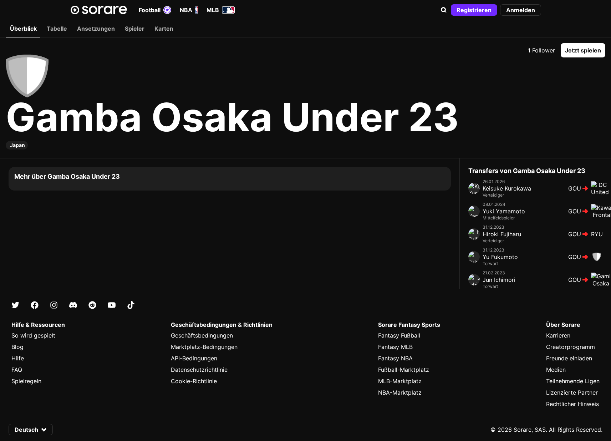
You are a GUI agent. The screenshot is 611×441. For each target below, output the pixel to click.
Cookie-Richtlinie (194, 381)
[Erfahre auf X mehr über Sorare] (15, 305)
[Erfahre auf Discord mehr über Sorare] (73, 305)
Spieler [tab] (134, 28)
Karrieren (558, 335)
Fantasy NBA (395, 358)
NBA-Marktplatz (400, 392)
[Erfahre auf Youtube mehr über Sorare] (111, 305)
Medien (556, 369)
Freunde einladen (569, 358)
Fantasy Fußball (399, 335)
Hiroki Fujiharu (502, 234)
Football (150, 10)
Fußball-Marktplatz (403, 369)
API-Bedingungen (194, 358)
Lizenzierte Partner (572, 392)
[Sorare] (98, 10)
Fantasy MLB (395, 346)
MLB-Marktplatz (400, 381)
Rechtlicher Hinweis (572, 403)
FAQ (16, 369)
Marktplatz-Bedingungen (204, 346)
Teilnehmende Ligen (573, 381)
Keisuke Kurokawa (507, 188)
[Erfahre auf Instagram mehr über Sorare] (54, 305)
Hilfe (17, 358)
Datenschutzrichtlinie (199, 369)
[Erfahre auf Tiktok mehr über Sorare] (131, 305)
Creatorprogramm (570, 346)
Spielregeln (26, 381)
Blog (17, 346)
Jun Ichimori (499, 279)
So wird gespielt (33, 335)
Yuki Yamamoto (504, 211)
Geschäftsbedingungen (202, 335)
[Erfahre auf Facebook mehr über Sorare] (34, 305)
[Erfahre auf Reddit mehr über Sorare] (92, 305)
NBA (186, 10)
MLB (213, 10)
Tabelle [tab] (57, 28)
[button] (444, 10)
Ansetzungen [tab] (96, 28)
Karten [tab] (163, 28)
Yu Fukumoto (500, 256)
